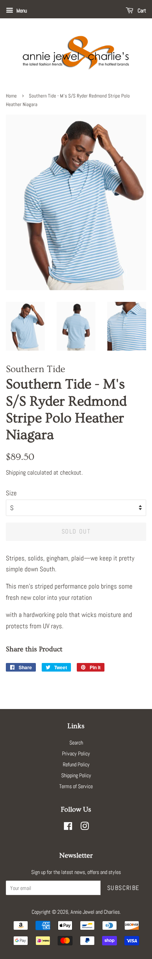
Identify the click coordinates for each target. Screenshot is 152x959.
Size (11, 493)
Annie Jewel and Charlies (95, 911)
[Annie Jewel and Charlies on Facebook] (68, 827)
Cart (141, 10)
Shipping (16, 472)
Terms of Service (76, 786)
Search (76, 742)
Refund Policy (76, 764)
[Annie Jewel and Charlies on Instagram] (84, 827)
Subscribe (123, 888)
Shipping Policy (76, 775)
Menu (21, 10)
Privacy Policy (76, 753)
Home (11, 96)
